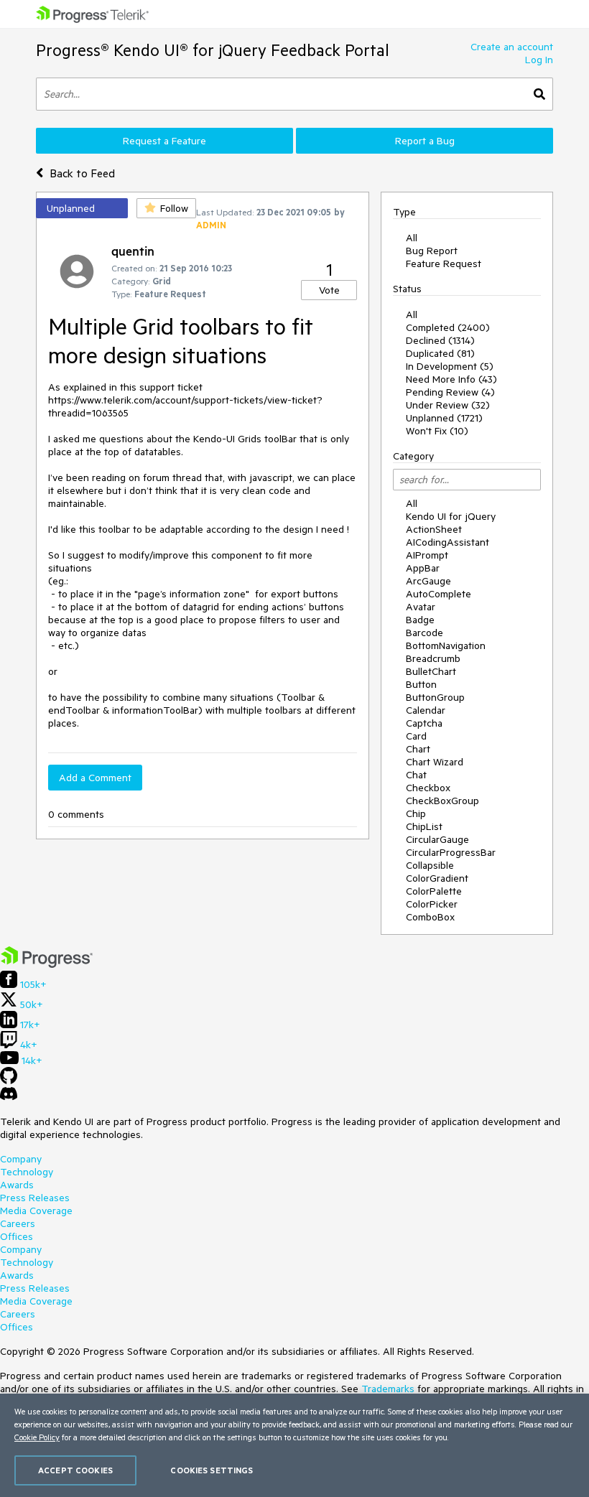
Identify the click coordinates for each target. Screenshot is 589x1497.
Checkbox (428, 787)
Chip (416, 813)
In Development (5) (449, 366)
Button (421, 684)
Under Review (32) (448, 404)
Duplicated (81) (440, 353)
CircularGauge (437, 839)
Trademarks (387, 1388)
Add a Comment (95, 777)
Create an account (511, 46)
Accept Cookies (75, 1470)
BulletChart (431, 671)
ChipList (424, 826)
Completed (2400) (448, 327)
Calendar (425, 710)
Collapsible (430, 865)
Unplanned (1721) (444, 417)
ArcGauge (428, 580)
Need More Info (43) (451, 379)
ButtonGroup (435, 697)
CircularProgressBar (451, 852)
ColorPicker (432, 903)
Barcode (424, 632)
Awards (17, 1184)
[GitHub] (8, 1080)
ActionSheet (434, 529)
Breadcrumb (433, 658)
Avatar (420, 606)
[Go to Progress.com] (46, 964)
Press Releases (35, 1197)
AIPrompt (427, 555)
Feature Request (443, 263)
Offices (16, 1236)
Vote (329, 290)
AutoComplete (438, 593)
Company (21, 1158)
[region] (294, 1445)
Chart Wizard (434, 761)
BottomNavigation (446, 645)
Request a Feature (164, 140)
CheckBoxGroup (442, 800)
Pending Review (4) (450, 392)
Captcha (424, 723)
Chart (418, 748)
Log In (539, 59)
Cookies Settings (211, 1470)
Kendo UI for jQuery (451, 516)
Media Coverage (36, 1210)
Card (416, 735)
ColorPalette (434, 891)
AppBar (423, 567)
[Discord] (8, 1097)
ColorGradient (437, 878)
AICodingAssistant (447, 542)
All (411, 237)
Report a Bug (425, 140)
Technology (26, 1171)
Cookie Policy (37, 1437)
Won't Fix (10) (437, 430)
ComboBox (430, 916)
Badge (420, 619)
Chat (416, 774)
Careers (17, 1223)
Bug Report (432, 250)
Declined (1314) (440, 340)
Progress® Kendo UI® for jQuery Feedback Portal (212, 49)
